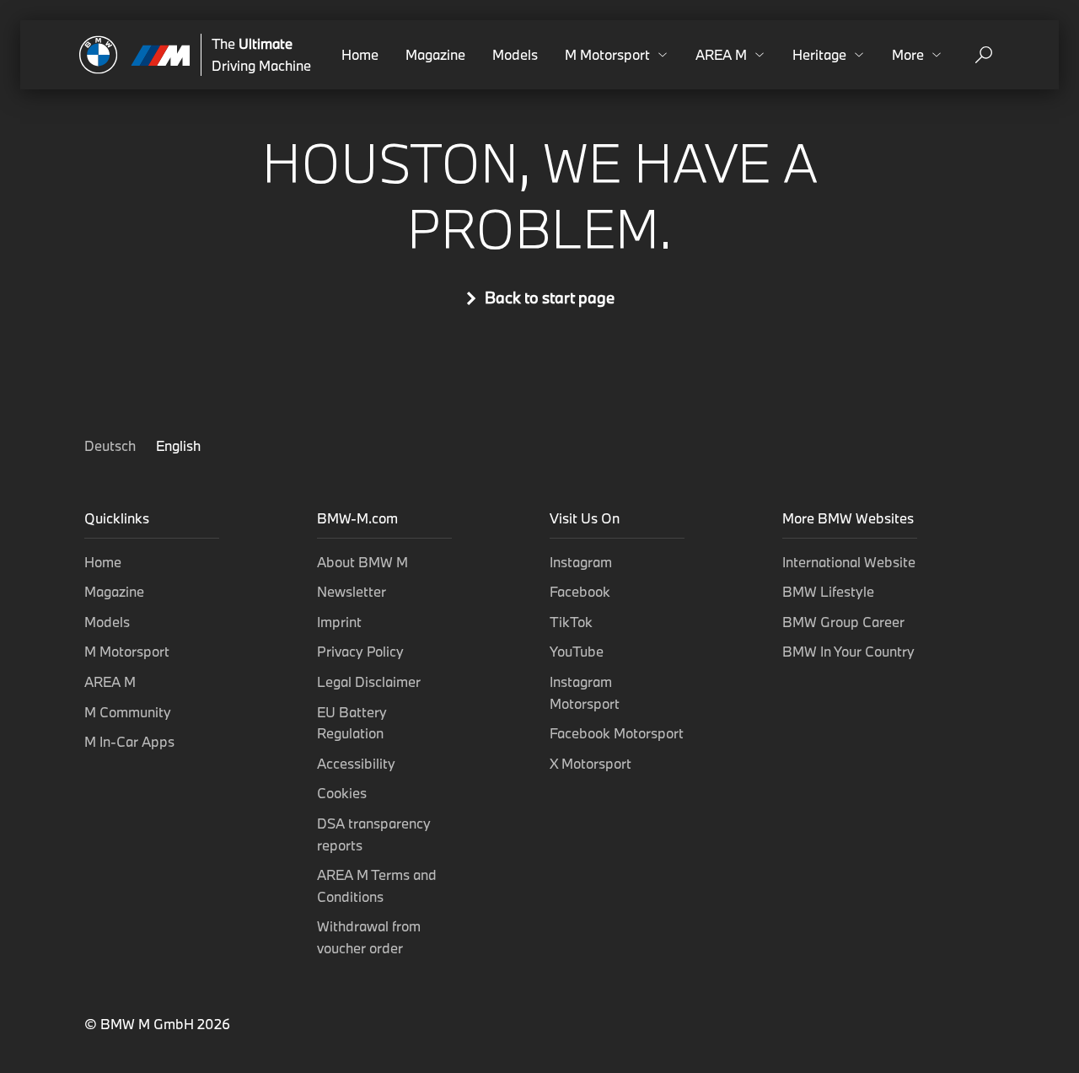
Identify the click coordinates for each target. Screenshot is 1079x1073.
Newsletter (351, 591)
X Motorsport (590, 763)
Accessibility (356, 763)
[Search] (984, 55)
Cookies (342, 793)
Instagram (581, 562)
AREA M (110, 681)
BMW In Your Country (848, 651)
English (178, 445)
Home (359, 54)
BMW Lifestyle (828, 591)
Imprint (339, 621)
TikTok (571, 621)
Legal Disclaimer (369, 681)
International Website (848, 562)
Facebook (580, 591)
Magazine (435, 54)
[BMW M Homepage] (135, 55)
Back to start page (550, 298)
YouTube (577, 651)
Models (515, 54)
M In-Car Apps (129, 741)
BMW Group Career (843, 621)
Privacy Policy (360, 651)
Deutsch (111, 445)
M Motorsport (126, 651)
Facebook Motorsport (617, 733)
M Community (127, 712)
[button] (617, 55)
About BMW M (362, 562)
